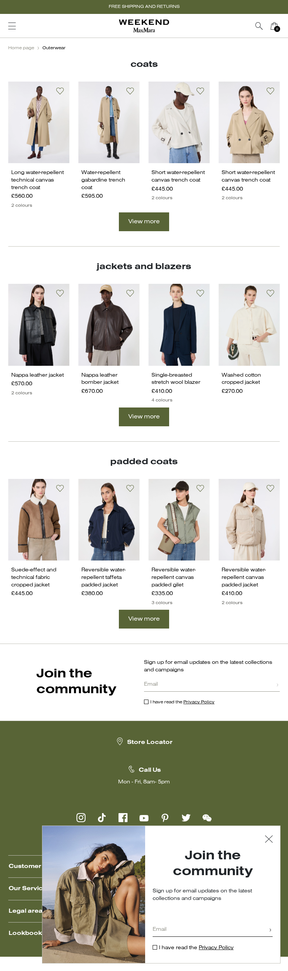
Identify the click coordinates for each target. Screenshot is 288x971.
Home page (21, 48)
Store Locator (149, 742)
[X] (186, 817)
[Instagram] (81, 817)
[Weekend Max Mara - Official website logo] (144, 26)
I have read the (182, 702)
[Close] (269, 840)
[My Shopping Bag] (274, 26)
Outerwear (54, 48)
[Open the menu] (12, 26)
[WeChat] (207, 817)
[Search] (259, 26)
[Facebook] (123, 817)
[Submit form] (277, 685)
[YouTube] (144, 817)
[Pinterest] (165, 817)
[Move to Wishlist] (60, 91)
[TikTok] (102, 817)
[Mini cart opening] (284, 26)
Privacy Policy (198, 702)
